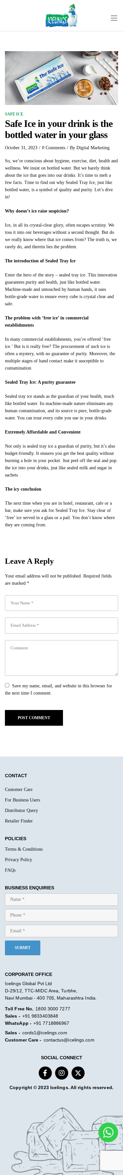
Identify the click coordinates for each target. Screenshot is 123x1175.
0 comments (53, 147)
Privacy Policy (18, 859)
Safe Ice (14, 114)
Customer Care (18, 789)
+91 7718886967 (51, 1023)
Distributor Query (21, 810)
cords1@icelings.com (44, 1032)
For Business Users (22, 800)
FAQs (10, 870)
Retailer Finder (19, 821)
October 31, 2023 (21, 147)
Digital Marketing (93, 147)
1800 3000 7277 (52, 1008)
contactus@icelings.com (69, 1040)
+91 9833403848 (40, 1016)
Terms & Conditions (24, 849)
